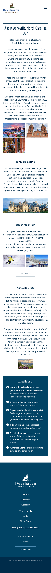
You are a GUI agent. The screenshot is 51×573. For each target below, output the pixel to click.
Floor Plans (25, 521)
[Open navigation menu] (45, 7)
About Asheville (25, 536)
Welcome (25, 499)
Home (26, 494)
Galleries (25, 504)
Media (25, 516)
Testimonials (25, 511)
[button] (25, 273)
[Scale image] (14, 130)
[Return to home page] (11, 7)
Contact (25, 541)
